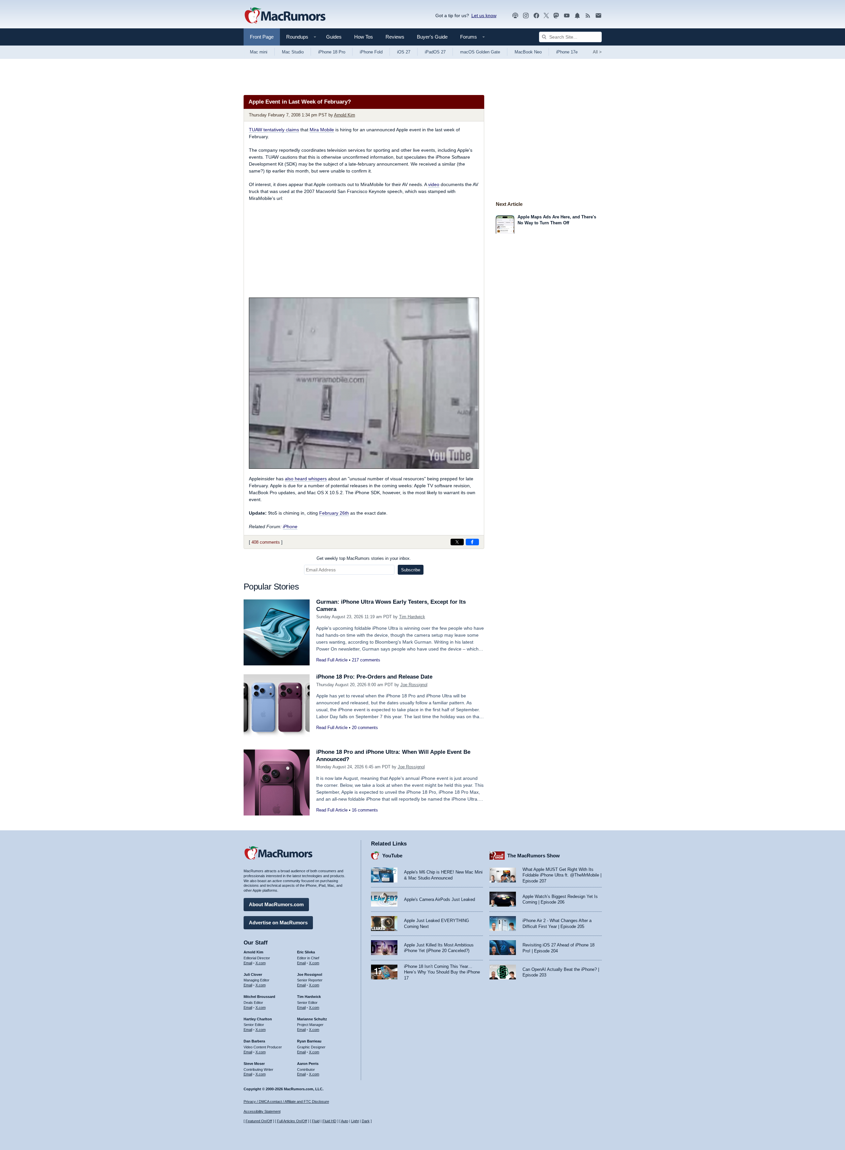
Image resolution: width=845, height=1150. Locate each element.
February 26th (334, 513)
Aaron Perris (308, 1064)
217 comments (366, 659)
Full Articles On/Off (292, 1121)
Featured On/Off (259, 1121)
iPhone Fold (371, 51)
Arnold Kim (344, 114)
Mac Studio (293, 51)
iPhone (290, 526)
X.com (260, 963)
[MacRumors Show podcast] (515, 15)
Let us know (483, 15)
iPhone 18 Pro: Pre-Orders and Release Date (374, 677)
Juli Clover (253, 974)
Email (248, 963)
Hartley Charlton (258, 1019)
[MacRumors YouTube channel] (566, 15)
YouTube (392, 855)
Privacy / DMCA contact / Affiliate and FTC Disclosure (286, 1101)
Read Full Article (332, 659)
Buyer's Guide (432, 37)
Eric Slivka (306, 952)
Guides (334, 37)
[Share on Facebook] (472, 542)
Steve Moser (254, 1064)
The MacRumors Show (533, 855)
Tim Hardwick (412, 616)
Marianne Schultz (312, 1019)
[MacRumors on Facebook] (536, 15)
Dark (366, 1121)
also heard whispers (306, 478)
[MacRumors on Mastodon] (556, 15)
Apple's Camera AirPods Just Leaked (439, 899)
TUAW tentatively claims (274, 129)
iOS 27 (403, 51)
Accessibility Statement (262, 1111)
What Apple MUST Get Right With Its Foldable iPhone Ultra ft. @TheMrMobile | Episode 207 (562, 875)
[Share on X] (457, 542)
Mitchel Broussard (259, 997)
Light (355, 1121)
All (597, 51)
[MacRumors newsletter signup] (598, 15)
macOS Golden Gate (480, 51)
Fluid (316, 1121)
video (433, 184)
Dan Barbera (254, 1041)
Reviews (395, 37)
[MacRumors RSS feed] (588, 15)
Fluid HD (329, 1121)
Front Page (262, 37)
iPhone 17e (567, 51)
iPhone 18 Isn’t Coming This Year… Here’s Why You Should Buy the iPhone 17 (442, 972)
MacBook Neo (528, 51)
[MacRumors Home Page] (285, 15)
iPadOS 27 (435, 51)
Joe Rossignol (413, 684)
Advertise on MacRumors (278, 922)
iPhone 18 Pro (331, 51)
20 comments (365, 727)
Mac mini (258, 51)
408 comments (266, 542)
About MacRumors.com (276, 904)
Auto (344, 1121)
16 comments (365, 810)
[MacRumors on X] (546, 15)
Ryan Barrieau (309, 1041)
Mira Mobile (322, 129)
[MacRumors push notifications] (577, 15)
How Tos (363, 37)
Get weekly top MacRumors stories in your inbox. (364, 558)
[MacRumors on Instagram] (526, 15)
